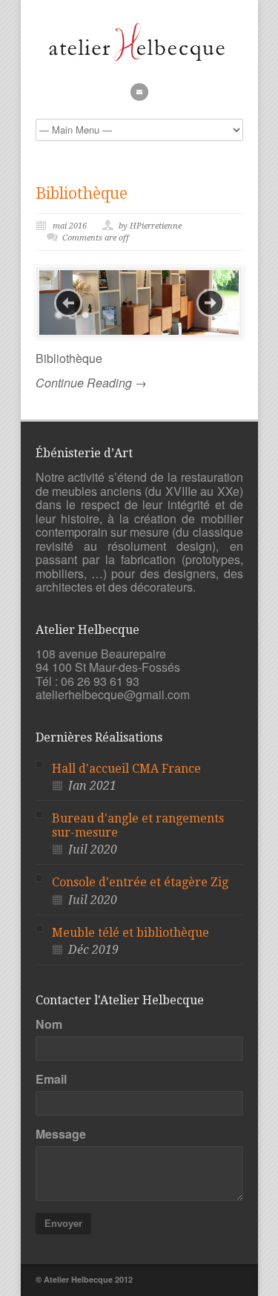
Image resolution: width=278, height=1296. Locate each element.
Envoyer (63, 1223)
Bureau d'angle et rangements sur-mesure (138, 825)
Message (61, 1134)
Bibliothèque (82, 193)
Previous (68, 303)
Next (210, 303)
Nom (49, 1024)
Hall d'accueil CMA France (126, 769)
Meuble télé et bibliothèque (130, 933)
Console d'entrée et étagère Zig (140, 882)
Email (51, 1079)
